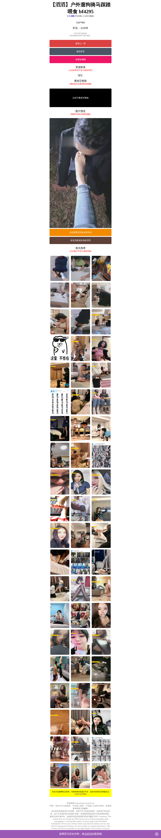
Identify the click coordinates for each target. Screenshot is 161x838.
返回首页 (80, 51)
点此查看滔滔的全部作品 (80, 232)
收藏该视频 (80, 59)
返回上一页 (80, 43)
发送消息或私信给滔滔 (80, 240)
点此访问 (89, 834)
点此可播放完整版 (80, 98)
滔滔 (72, 16)
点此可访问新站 (81, 794)
